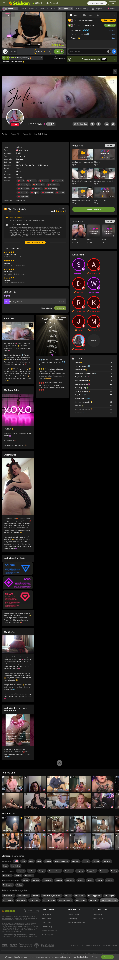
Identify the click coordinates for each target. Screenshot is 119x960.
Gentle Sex (25, 189)
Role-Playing (52, 189)
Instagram (21, 200)
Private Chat (108, 20)
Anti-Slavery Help (48, 935)
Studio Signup (72, 919)
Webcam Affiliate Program (76, 923)
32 (105, 242)
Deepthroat (59, 181)
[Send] (114, 51)
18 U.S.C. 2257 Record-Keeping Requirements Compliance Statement (94, 945)
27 (91, 242)
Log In (112, 3)
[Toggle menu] (3, 3)
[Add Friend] (106, 124)
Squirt (36, 193)
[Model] (115, 71)
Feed (53, 9)
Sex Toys (24, 193)
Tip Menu (109, 25)
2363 (77, 242)
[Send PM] (113, 124)
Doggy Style (25, 185)
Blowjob (33, 181)
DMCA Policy (46, 923)
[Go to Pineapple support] (36, 945)
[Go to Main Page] (19, 3)
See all (109, 145)
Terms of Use (46, 919)
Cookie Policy (82, 957)
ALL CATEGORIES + (109, 900)
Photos (44, 9)
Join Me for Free (33, 44)
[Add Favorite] (5, 51)
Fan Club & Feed (40, 134)
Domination (40, 185)
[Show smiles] (108, 51)
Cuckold (45, 181)
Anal (22, 181)
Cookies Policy (47, 927)
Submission (49, 193)
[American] (16, 861)
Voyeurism (24, 197)
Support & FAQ (98, 914)
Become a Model (73, 914)
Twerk (61, 193)
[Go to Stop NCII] (48, 945)
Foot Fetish (54, 185)
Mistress (38, 189)
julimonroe (7, 856)
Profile (23, 9)
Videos (33, 9)
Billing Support (98, 919)
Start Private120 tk (35, 242)
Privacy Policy (46, 914)
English (29, 911)
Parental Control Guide (49, 931)
